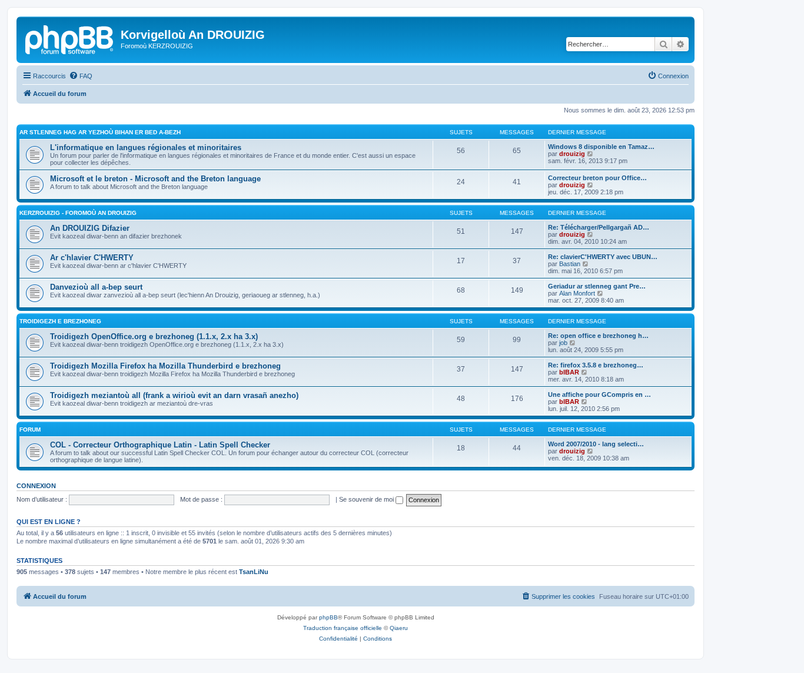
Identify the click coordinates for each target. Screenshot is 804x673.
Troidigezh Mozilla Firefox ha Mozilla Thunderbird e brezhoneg (165, 366)
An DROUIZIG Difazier (89, 228)
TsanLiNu (253, 571)
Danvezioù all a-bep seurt (96, 287)
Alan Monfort (577, 293)
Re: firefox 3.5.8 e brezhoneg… (595, 365)
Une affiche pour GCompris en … (599, 394)
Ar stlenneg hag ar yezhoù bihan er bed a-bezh (100, 132)
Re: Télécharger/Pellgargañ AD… (598, 227)
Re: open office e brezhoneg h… (598, 335)
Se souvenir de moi (367, 499)
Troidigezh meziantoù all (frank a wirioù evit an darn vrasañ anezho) (174, 395)
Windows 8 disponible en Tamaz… (601, 146)
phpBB (328, 617)
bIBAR (569, 372)
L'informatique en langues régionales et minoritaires (145, 147)
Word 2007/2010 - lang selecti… (596, 443)
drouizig (572, 153)
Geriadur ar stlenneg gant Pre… (597, 286)
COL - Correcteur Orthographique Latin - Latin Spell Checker (160, 444)
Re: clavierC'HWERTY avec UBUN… (602, 256)
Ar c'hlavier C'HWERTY (92, 257)
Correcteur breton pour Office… (597, 177)
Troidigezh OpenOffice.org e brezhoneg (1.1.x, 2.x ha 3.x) (154, 336)
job (563, 342)
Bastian (569, 263)
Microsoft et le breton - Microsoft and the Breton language (155, 178)
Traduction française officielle (342, 628)
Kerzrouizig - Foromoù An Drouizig (78, 213)
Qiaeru (399, 628)
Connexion (36, 485)
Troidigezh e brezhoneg (60, 321)
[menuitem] (80, 76)
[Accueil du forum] (70, 38)
